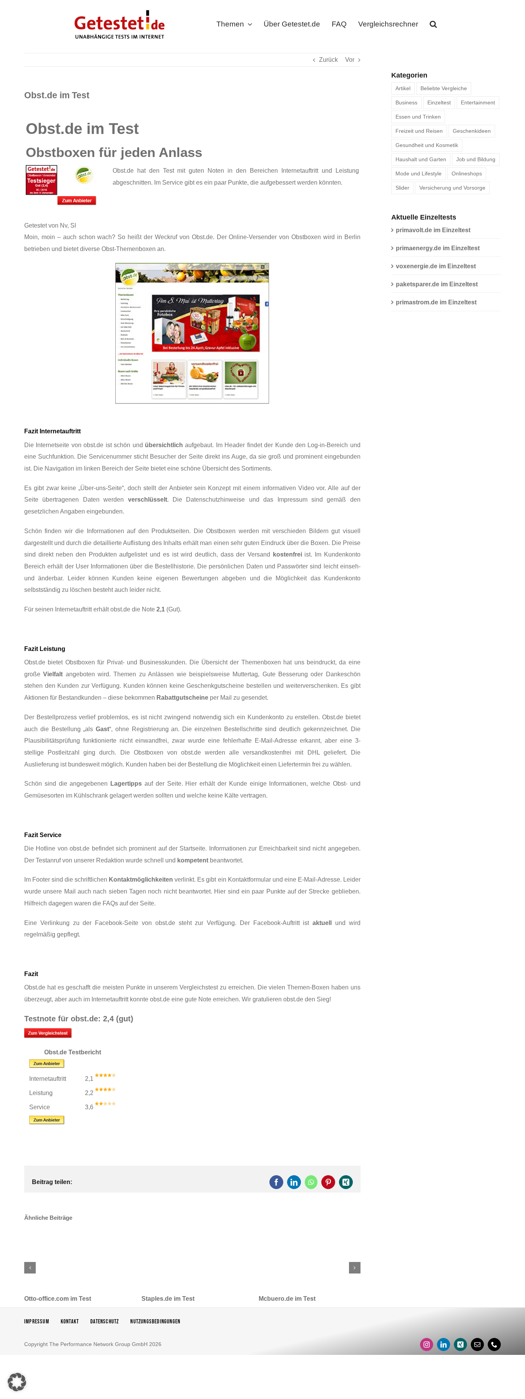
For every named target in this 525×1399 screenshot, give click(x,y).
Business (406, 102)
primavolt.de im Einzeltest (433, 230)
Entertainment (478, 102)
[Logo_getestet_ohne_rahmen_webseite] (118, 8)
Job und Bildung (475, 159)
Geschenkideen (472, 131)
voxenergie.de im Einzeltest (436, 266)
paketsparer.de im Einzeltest (437, 284)
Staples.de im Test (167, 1298)
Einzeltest (439, 102)
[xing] (460, 1344)
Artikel (402, 88)
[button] (433, 26)
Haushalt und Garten (420, 159)
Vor (349, 59)
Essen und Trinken (418, 117)
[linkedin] (443, 1344)
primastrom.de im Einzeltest (436, 302)
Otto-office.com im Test (57, 1298)
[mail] (477, 1344)
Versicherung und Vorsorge (452, 188)
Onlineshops (467, 173)
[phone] (494, 1344)
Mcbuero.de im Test (287, 1298)
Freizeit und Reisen (419, 131)
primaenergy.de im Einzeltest (438, 248)
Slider (402, 188)
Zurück (328, 59)
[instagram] (426, 1344)
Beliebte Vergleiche (443, 88)
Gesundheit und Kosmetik (426, 145)
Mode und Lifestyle (418, 173)
